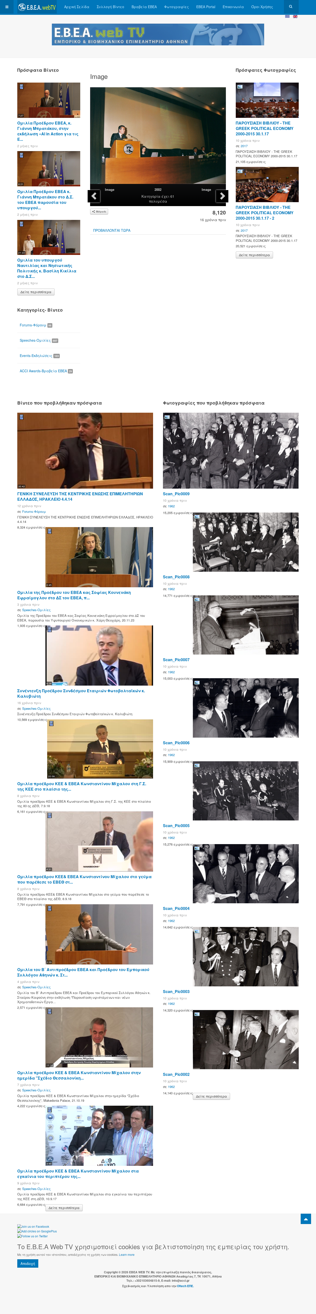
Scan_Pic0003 (176, 991)
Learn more (127, 1254)
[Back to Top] (306, 1219)
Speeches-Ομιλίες (38, 340)
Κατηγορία (150, 196)
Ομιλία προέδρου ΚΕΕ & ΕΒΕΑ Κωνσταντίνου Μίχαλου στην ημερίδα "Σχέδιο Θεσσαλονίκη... (79, 1075)
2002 (158, 189)
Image (109, 189)
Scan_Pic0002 (176, 1074)
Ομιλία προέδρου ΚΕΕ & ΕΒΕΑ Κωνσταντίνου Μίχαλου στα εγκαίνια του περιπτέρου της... (78, 1173)
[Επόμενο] (222, 196)
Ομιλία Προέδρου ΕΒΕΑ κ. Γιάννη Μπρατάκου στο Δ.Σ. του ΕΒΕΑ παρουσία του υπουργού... (45, 200)
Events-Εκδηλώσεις (39, 355)
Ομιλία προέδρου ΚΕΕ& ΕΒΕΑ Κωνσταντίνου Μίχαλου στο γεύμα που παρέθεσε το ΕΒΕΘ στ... (84, 879)
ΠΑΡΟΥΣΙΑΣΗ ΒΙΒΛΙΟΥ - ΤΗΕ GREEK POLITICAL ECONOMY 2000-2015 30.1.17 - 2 (265, 212)
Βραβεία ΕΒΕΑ (144, 6)
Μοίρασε (100, 211)
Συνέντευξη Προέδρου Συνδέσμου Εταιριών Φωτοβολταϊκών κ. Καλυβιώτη (81, 693)
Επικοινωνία (233, 6)
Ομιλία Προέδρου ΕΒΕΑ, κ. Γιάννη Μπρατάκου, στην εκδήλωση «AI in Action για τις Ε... (48, 131)
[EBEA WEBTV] (37, 7)
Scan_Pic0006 (176, 743)
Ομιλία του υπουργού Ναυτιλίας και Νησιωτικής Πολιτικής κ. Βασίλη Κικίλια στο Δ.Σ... (46, 268)
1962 (171, 506)
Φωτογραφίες (176, 6)
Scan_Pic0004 (176, 908)
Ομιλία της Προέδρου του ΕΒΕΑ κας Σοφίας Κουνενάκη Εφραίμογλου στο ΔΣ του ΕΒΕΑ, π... (74, 595)
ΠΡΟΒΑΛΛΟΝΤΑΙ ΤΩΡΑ (111, 230)
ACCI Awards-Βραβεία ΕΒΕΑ (46, 370)
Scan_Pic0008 (176, 577)
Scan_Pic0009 (176, 494)
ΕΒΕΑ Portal (205, 6)
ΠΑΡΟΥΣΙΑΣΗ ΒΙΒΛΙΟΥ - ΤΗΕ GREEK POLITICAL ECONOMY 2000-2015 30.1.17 (265, 128)
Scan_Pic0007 (176, 659)
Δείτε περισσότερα (35, 291)
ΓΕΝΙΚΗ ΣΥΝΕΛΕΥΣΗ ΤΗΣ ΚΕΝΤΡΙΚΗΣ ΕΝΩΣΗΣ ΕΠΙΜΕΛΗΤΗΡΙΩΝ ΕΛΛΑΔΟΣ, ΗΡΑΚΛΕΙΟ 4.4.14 (80, 496)
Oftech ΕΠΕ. (185, 1286)
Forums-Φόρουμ (35, 324)
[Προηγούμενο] (94, 196)
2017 (244, 145)
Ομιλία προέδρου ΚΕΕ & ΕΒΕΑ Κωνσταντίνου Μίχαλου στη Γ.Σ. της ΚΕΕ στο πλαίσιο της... (81, 786)
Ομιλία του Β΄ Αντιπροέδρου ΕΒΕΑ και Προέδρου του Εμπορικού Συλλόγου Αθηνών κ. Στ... (83, 972)
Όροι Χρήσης (262, 6)
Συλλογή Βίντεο (110, 6)
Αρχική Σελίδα (76, 6)
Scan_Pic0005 (176, 825)
